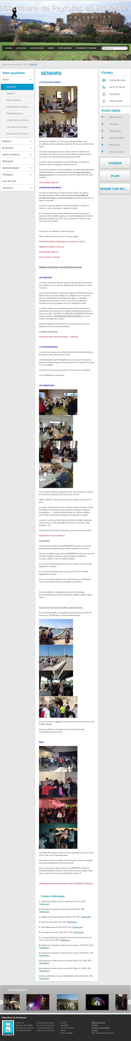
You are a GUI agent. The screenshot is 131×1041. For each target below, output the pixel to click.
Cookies (95, 1025)
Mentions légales (98, 1023)
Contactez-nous (118, 80)
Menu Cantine (116, 116)
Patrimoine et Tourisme (86, 48)
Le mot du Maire (37, 48)
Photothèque (115, 130)
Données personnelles (101, 1028)
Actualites (21, 48)
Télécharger (44, 904)
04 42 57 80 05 (117, 87)
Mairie (51, 48)
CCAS (25, 64)
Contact (95, 1030)
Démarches (115, 144)
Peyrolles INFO (117, 137)
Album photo (116, 101)
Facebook (115, 94)
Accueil (8, 48)
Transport (114, 123)
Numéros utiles (116, 151)
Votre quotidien (65, 48)
